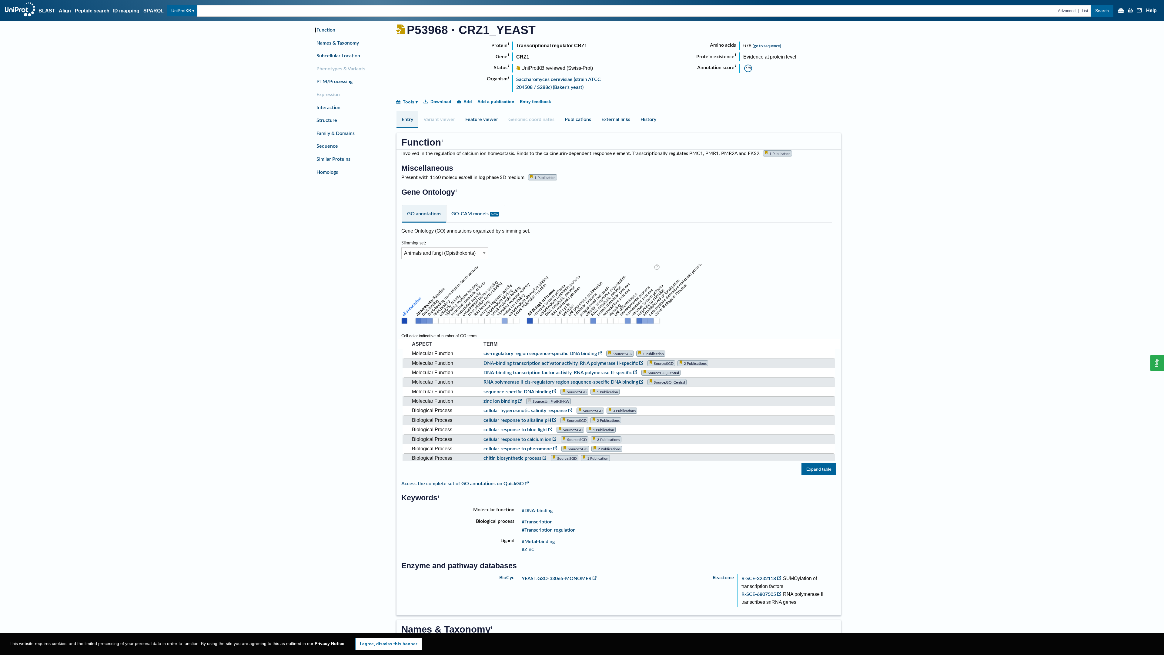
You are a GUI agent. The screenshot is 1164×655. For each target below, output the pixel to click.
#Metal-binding (538, 541)
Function (325, 30)
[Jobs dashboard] (1121, 11)
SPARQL (153, 10)
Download (440, 101)
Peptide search (92, 10)
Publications (578, 119)
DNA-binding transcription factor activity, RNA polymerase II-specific (557, 372)
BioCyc (506, 577)
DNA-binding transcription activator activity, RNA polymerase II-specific (560, 363)
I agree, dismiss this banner (388, 643)
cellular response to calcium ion (517, 439)
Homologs (327, 172)
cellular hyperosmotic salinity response (525, 410)
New (494, 214)
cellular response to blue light (515, 429)
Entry (407, 119)
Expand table (818, 469)
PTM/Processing (334, 81)
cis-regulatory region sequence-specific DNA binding (540, 353)
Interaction (328, 107)
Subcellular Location (338, 55)
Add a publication (495, 101)
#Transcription (537, 521)
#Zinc (528, 549)
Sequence (327, 146)
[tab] (407, 119)
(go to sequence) (767, 46)
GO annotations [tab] (424, 213)
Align (65, 10)
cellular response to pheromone (517, 448)
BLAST (46, 10)
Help (1151, 10)
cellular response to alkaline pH (517, 420)
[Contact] (1139, 11)
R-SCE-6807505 (758, 594)
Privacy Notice (329, 643)
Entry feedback (535, 101)
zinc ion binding (500, 401)
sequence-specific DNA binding (517, 391)
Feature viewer (481, 119)
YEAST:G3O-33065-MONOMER (556, 578)
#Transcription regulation (549, 530)
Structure (326, 120)
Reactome (723, 577)
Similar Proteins (333, 159)
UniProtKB (181, 10)
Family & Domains (335, 133)
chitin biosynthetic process (512, 458)
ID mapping (126, 10)
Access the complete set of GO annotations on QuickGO (462, 483)
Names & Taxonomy (337, 43)
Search (1102, 10)
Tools (408, 101)
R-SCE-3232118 (758, 578)
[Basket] (1130, 11)
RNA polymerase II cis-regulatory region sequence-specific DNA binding (560, 382)
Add (467, 101)
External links (615, 119)
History (648, 119)
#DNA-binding (537, 510)
